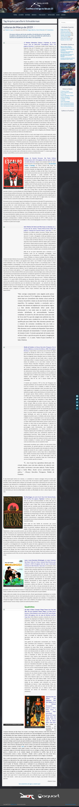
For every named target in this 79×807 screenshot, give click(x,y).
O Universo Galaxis (65, 91)
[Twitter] (77, 399)
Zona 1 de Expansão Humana (67, 103)
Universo (34, 15)
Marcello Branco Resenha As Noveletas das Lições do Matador (67, 55)
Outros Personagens (65, 101)
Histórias (27, 15)
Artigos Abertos (31, 30)
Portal (15, 15)
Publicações (42, 15)
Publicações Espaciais (66, 38)
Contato (63, 15)
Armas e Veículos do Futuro (67, 92)
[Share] (77, 408)
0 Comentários (49, 30)
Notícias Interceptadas (66, 34)
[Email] (77, 405)
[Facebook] (77, 396)
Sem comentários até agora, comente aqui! (29, 784)
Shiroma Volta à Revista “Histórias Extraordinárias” (67, 47)
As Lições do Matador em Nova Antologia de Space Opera (68, 58)
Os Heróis (21, 15)
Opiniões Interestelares (66, 35)
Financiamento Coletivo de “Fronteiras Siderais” (67, 52)
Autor (57, 15)
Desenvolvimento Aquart (70, 804)
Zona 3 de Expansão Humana (67, 106)
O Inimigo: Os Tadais (65, 98)
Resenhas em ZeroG (65, 39)
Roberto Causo (9, 30)
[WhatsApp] (77, 402)
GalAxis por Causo (65, 31)
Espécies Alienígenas (65, 97)
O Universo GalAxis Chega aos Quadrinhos (67, 50)
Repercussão (51, 15)
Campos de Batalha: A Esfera (67, 95)
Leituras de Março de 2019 (18, 27)
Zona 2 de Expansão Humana (67, 104)
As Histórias (63, 94)
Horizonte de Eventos (65, 32)
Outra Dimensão (40, 30)
